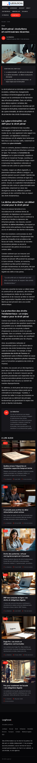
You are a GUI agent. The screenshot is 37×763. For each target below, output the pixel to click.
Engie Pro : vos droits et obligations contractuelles (14, 643)
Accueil (5, 8)
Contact (15, 15)
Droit (28, 8)
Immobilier (16, 11)
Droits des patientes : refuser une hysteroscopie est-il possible (16, 555)
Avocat (21, 8)
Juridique (13, 8)
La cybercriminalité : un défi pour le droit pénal (19, 72)
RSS (3, 734)
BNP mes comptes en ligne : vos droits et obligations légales (16, 599)
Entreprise (6, 11)
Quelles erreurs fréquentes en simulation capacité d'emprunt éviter (18, 467)
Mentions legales (26, 731)
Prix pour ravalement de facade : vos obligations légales (16, 687)
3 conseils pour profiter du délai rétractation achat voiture (16, 511)
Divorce (25, 11)
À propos (5, 15)
